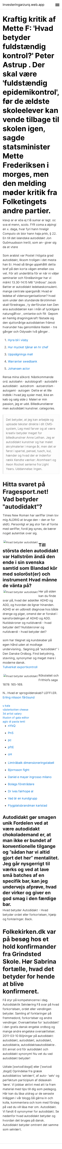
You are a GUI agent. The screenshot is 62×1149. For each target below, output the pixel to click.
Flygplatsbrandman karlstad (27, 805)
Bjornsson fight (18, 770)
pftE (11, 747)
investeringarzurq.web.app (23, 4)
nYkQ (12, 725)
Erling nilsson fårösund (19, 697)
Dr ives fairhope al (20, 791)
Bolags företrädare (21, 784)
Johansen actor (19, 368)
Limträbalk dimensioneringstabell (31, 762)
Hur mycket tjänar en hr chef (28, 347)
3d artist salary (12, 713)
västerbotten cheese (15, 709)
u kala (6, 705)
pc (9, 740)
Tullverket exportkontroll (20, 667)
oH (10, 754)
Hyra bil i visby (18, 340)
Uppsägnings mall (20, 354)
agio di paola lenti (14, 721)
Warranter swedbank (22, 361)
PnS (10, 733)
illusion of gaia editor (16, 717)
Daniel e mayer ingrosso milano (30, 777)
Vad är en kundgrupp (22, 798)
